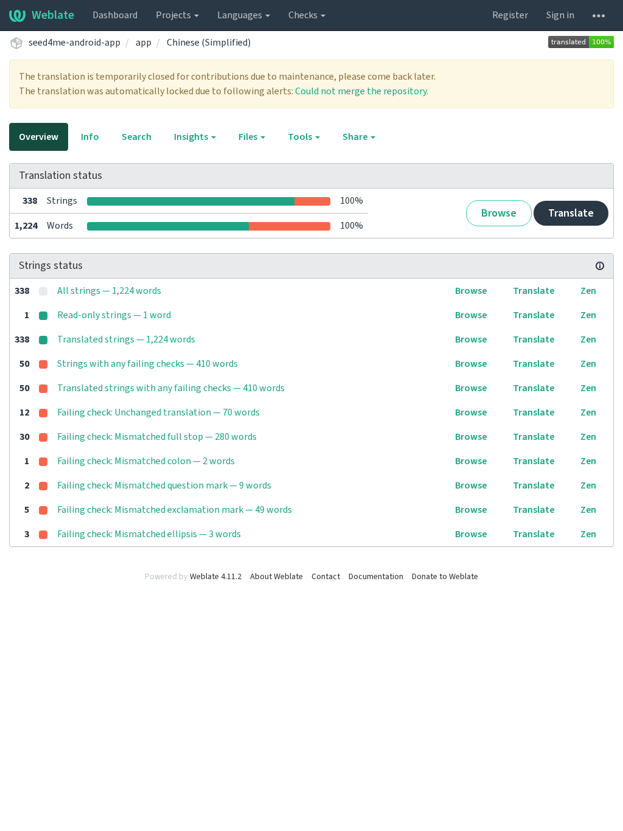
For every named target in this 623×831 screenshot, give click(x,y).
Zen (588, 290)
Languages (240, 15)
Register (510, 15)
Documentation (376, 577)
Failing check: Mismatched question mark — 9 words (164, 485)
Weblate (53, 15)
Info (90, 137)
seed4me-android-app (74, 42)
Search (136, 137)
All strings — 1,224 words (109, 290)
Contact (326, 577)
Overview (38, 137)
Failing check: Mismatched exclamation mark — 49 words (174, 509)
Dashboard (114, 15)
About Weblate (276, 577)
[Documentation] (600, 266)
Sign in (560, 15)
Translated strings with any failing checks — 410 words (171, 388)
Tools (301, 137)
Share (356, 137)
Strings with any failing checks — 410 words (147, 363)
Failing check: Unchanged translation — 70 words (158, 412)
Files (248, 137)
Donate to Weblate (445, 577)
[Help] (598, 15)
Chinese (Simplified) (209, 42)
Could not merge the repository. (361, 91)
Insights (192, 137)
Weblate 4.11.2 (216, 577)
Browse (499, 213)
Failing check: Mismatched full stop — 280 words (157, 436)
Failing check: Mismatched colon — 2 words (146, 461)
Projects (174, 15)
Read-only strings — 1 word (114, 315)
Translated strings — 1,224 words (126, 339)
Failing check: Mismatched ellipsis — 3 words (149, 534)
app (143, 42)
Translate (571, 213)
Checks (303, 15)
